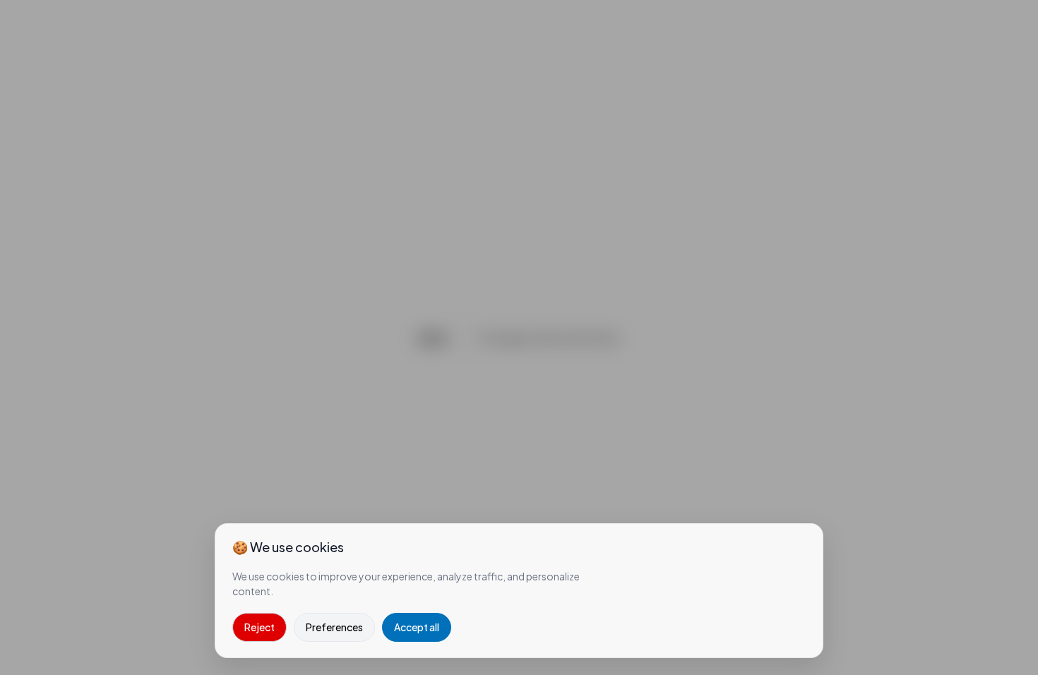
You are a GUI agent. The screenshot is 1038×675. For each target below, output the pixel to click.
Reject (259, 627)
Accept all (416, 627)
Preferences (334, 627)
